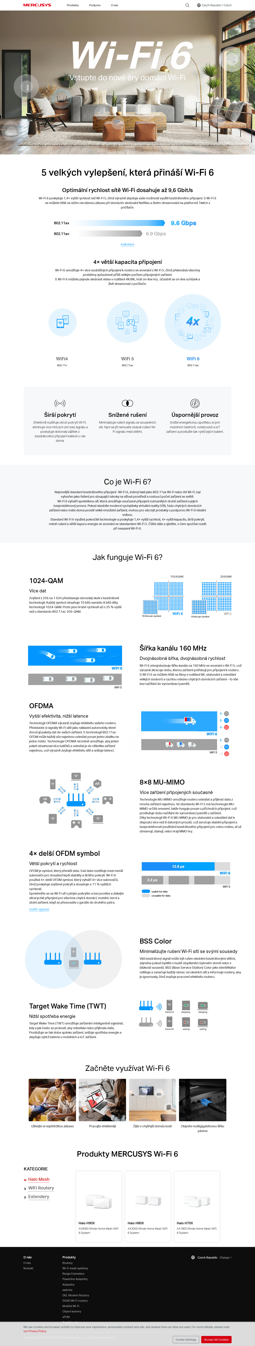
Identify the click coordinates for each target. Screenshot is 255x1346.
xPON (66, 1316)
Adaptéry (68, 1284)
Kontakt (28, 1268)
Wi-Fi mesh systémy (75, 1268)
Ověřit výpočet (39, 909)
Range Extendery (73, 1273)
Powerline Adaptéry (75, 1279)
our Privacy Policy (34, 1331)
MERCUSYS (37, 5)
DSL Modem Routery (75, 1295)
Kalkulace (127, 244)
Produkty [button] (73, 5)
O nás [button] (114, 5)
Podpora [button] (94, 5)
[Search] (187, 5)
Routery (67, 1262)
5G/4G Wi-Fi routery (75, 1300)
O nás (27, 1262)
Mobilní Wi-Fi (70, 1306)
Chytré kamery (71, 1311)
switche (67, 1289)
